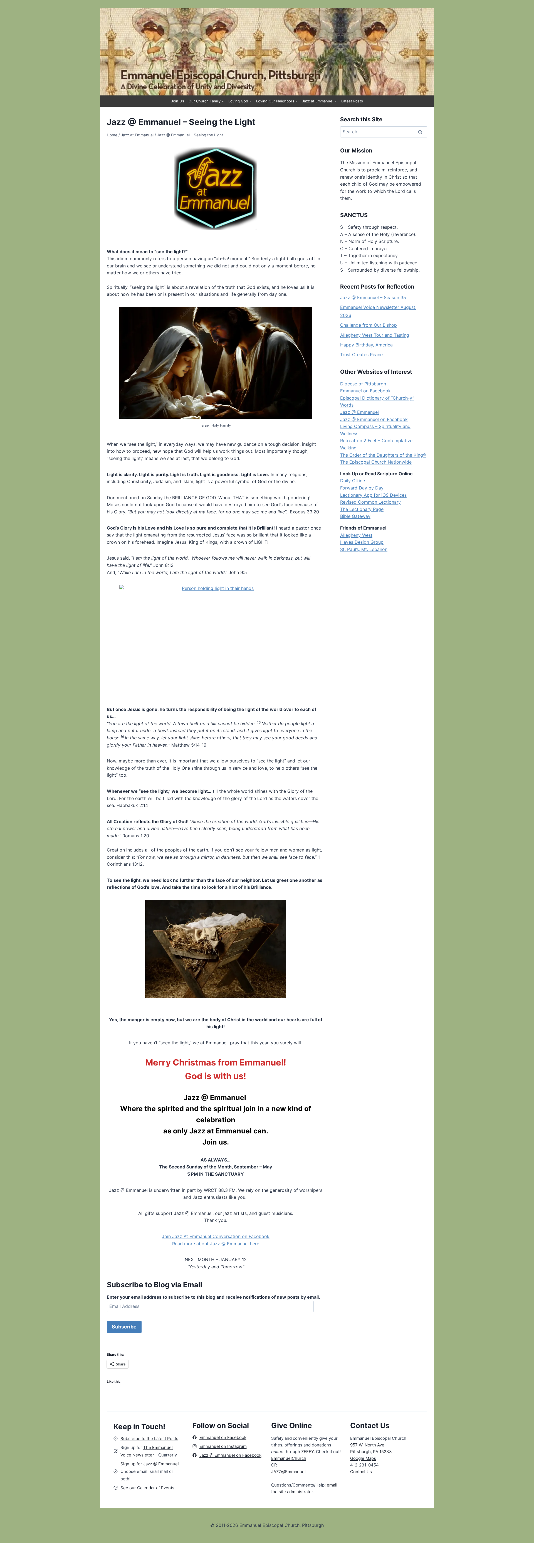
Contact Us (361, 1471)
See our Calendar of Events (147, 1487)
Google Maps (363, 1458)
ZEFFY (307, 1451)
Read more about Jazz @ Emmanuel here (215, 1243)
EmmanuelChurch (288, 1458)
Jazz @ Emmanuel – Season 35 (373, 297)
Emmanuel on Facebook (365, 390)
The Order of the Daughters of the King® (383, 455)
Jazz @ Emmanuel (359, 412)
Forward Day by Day (362, 488)
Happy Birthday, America (366, 345)
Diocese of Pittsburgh (363, 384)
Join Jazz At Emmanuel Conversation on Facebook (216, 1236)
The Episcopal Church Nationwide (376, 462)
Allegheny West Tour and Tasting (374, 335)
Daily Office (352, 480)
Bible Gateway (355, 516)
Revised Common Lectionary (370, 502)
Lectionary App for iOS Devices (373, 495)
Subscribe (124, 1327)
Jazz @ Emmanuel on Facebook (374, 419)
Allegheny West (356, 535)
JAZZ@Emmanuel (288, 1471)
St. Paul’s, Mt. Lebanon (363, 549)
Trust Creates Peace (361, 354)
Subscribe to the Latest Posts (149, 1438)
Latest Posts (352, 101)
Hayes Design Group (362, 542)
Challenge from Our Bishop (368, 325)
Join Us (177, 101)
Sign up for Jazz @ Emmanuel (149, 1463)
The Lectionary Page (362, 509)
